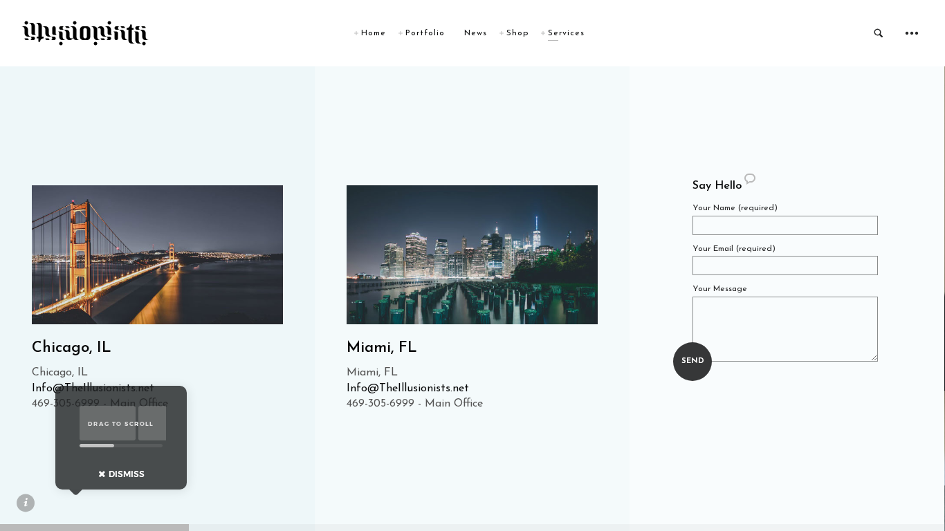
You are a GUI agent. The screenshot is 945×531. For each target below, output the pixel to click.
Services (566, 33)
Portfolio (425, 33)
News (475, 33)
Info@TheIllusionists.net (408, 388)
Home (373, 33)
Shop (517, 33)
